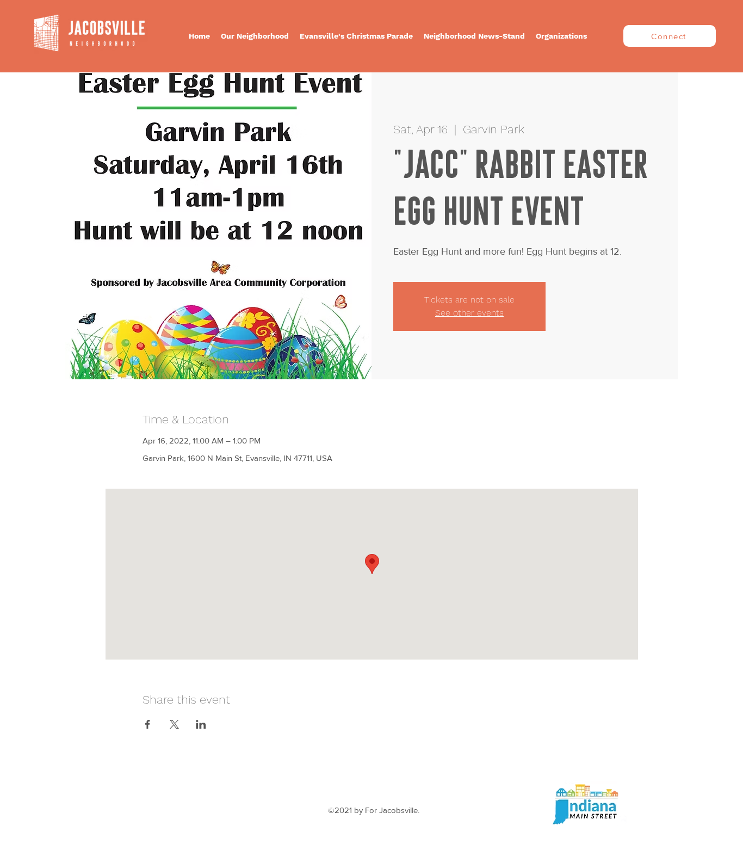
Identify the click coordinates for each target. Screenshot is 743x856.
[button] (254, 36)
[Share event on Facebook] (148, 724)
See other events (469, 312)
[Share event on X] (174, 724)
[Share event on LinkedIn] (201, 724)
